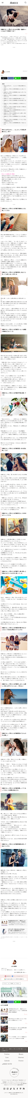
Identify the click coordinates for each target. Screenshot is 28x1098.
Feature (21, 1061)
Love (7, 1058)
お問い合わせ (15, 1080)
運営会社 (24, 1083)
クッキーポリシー (4, 1083)
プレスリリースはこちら (6, 1080)
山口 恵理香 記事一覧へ (19, 972)
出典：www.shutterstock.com (21, 27)
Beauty (21, 1054)
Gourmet (21, 1058)
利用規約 (4, 1082)
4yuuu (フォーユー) (8, 1084)
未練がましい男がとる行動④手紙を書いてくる (14, 98)
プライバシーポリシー (20, 1082)
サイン (6, 983)
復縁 (12, 983)
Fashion (7, 1054)
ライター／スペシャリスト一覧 (15, 1083)
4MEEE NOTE (7, 1064)
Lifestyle (7, 1061)
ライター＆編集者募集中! (18, 1084)
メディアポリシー (11, 1082)
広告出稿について (22, 1080)
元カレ (18, 983)
